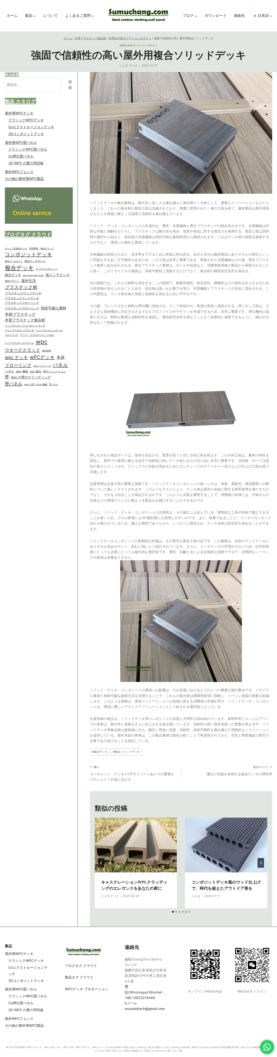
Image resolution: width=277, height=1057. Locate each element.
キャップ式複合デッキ (16, 248)
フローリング (11, 335)
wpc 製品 (35, 371)
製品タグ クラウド (79, 977)
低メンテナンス (58, 275)
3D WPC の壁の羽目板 (26, 163)
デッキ (133, 65)
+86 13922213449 (140, 998)
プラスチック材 (21, 287)
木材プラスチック (20, 314)
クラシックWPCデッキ (26, 120)
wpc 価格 (22, 371)
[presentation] (136, 845)
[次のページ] (261, 863)
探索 (70, 85)
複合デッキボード (14, 261)
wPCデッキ (42, 357)
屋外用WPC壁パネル (21, 143)
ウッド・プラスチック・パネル (37, 335)
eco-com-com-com (33, 275)
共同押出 (34, 248)
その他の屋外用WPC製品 (24, 179)
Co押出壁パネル (20, 156)
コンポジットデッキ (28, 254)
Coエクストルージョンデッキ (31, 127)
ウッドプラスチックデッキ (19, 330)
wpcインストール (42, 366)
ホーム (12, 15)
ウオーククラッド (22, 350)
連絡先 (239, 15)
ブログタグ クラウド (81, 966)
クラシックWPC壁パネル (27, 149)
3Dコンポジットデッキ (26, 134)
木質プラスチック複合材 (25, 320)
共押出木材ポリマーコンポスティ (138, 45)
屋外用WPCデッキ (19, 113)
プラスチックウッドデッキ (23, 293)
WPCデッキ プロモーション (86, 989)
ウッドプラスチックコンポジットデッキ (25, 325)
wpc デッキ (16, 357)
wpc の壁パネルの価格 (35, 384)
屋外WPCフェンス (19, 172)
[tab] (173, 912)
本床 (61, 357)
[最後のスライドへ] (101, 863)
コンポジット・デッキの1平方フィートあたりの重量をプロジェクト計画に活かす (132, 773)
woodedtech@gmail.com (145, 1009)
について (50, 15)
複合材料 (46, 350)
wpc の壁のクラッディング (31, 377)
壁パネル (14, 383)
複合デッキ (100, 751)
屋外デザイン (12, 281)
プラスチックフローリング (22, 302)
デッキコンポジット (47, 269)
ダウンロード (216, 15)
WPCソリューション (54, 371)
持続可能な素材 (53, 308)
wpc (41, 341)
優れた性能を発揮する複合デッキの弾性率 (239, 770)
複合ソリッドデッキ (126, 751)
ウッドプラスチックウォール (19, 343)
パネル (60, 365)
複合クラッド (47, 248)
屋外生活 (28, 280)
